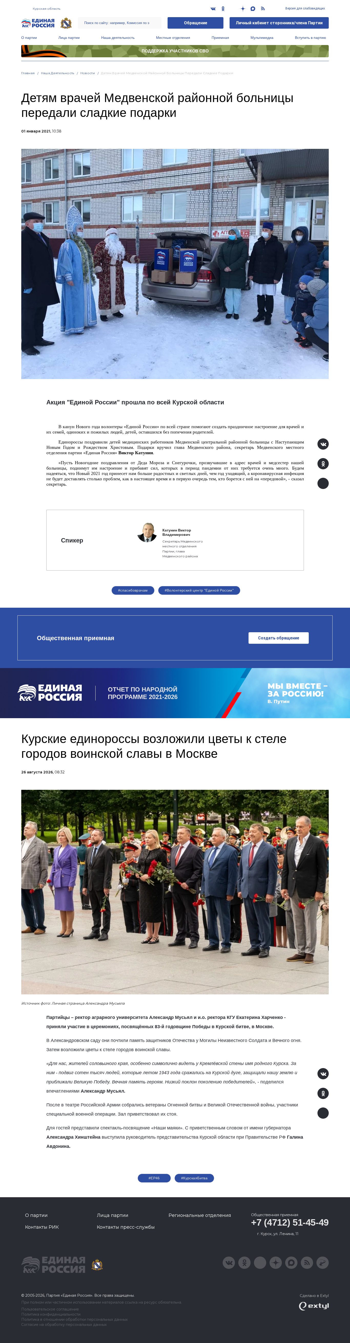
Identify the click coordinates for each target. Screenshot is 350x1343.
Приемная (220, 38)
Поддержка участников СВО (175, 51)
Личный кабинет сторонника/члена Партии (279, 22)
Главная (28, 73)
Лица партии (69, 38)
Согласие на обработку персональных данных (64, 1325)
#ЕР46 (154, 1178)
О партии (29, 38)
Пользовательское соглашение (50, 1309)
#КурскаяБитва (194, 1178)
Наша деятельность (118, 38)
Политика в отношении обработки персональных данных (74, 1319)
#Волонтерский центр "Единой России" (199, 590)
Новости (87, 73)
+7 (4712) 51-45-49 (290, 1222)
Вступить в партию (310, 38)
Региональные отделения (200, 1215)
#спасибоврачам (133, 590)
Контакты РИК (42, 1227)
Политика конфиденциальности (50, 1314)
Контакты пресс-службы (126, 1227)
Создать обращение (278, 638)
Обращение (195, 22)
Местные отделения (173, 38)
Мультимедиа (262, 38)
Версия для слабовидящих (305, 8)
